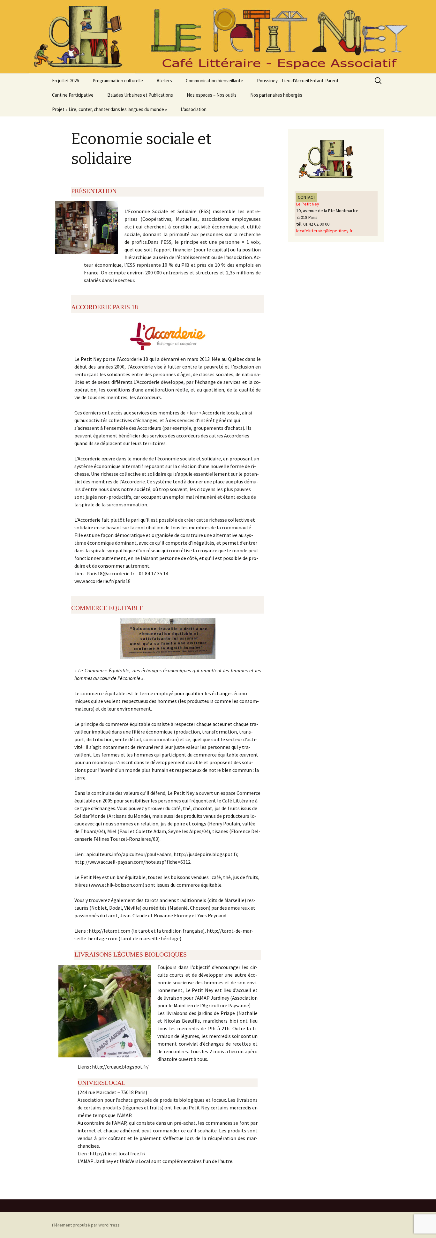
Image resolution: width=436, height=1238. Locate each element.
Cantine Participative (73, 95)
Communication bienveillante (214, 81)
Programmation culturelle (118, 81)
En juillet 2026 (65, 81)
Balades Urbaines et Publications (140, 95)
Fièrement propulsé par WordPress (86, 1225)
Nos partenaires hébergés (276, 95)
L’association (194, 109)
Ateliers (164, 81)
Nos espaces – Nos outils (212, 95)
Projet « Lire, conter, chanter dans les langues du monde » (109, 109)
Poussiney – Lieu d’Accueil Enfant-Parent (298, 81)
